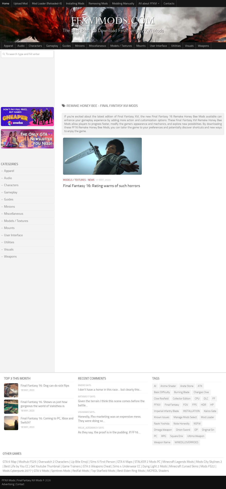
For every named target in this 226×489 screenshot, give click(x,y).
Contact (20, 484)
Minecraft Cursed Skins (183, 466)
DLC (206, 398)
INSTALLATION (191, 411)
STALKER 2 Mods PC (147, 461)
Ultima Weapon (195, 436)
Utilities (176, 45)
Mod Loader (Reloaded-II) (47, 3)
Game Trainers (71, 466)
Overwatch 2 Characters (53, 461)
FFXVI (157, 404)
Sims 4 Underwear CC (126, 466)
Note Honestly (181, 423)
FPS (194, 404)
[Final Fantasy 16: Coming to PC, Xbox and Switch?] (11, 423)
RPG (163, 436)
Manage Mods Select (185, 417)
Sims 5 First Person (102, 461)
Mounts (140, 45)
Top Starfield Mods (103, 470)
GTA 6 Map (9, 461)
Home (5, 3)
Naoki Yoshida (161, 423)
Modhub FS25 (27, 461)
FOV (185, 404)
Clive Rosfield (161, 398)
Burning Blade (181, 392)
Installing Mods (75, 3)
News (91, 179)
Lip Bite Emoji (79, 461)
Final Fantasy (172, 404)
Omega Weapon (163, 429)
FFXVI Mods (8, 480)
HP (212, 404)
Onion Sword (183, 429)
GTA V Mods (41, 470)
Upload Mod (21, 3)
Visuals (189, 45)
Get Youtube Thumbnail (45, 466)
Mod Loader (207, 417)
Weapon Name (162, 442)
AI (155, 386)
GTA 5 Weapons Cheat (97, 466)
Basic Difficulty (162, 392)
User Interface (158, 45)
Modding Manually (123, 3)
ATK (200, 386)
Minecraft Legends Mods (178, 461)
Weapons (203, 45)
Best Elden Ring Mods (131, 470)
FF (213, 398)
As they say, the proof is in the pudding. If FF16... (109, 432)
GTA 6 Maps (124, 461)
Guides (67, 45)
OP (196, 429)
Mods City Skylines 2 (209, 461)
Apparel (8, 45)
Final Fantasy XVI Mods (29, 480)
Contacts (169, 3)
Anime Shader (168, 386)
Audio (20, 45)
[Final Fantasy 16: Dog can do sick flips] (11, 390)
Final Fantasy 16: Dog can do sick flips (45, 385)
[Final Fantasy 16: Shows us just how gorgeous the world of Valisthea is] (11, 407)
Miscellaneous (97, 45)
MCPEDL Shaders (158, 470)
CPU (197, 398)
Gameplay (52, 45)
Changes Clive (201, 392)
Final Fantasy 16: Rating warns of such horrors (101, 186)
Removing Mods (98, 3)
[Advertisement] (143, 75)
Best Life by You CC (16, 466)
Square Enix (176, 436)
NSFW (197, 423)
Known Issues (161, 417)
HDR (203, 404)
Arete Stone (187, 386)
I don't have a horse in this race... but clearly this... (109, 389)
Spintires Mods (60, 470)
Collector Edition (182, 398)
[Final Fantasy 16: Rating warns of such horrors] (102, 156)
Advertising (8, 484)
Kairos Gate (210, 411)
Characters (35, 45)
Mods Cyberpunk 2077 (17, 470)
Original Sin (208, 429)
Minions (80, 45)
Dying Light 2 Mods (154, 466)
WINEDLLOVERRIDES (186, 442)
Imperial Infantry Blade (166, 411)
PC (155, 436)
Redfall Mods (80, 470)
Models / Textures (121, 45)
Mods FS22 (207, 466)
